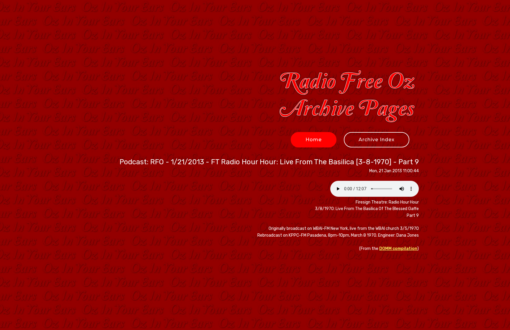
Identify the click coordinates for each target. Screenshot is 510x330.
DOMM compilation (398, 248)
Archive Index (377, 139)
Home (313, 139)
